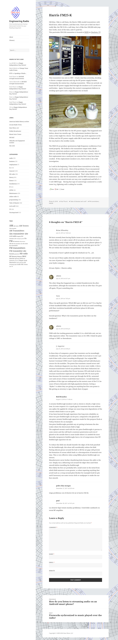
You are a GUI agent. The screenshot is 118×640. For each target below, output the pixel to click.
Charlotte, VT (95, 32)
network (11, 260)
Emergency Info (12, 238)
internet (11, 258)
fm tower (25, 243)
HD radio (12, 174)
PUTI (10, 73)
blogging (19, 236)
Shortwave (12, 262)
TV (10, 209)
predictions (16, 260)
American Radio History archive (19, 121)
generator (17, 254)
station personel (20, 262)
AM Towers (24, 226)
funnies (11, 254)
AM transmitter (12, 228)
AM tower (16, 226)
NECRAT (11, 137)
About (11, 37)
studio (19, 264)
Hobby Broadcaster (15, 131)
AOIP (10, 236)
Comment (53, 527)
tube (10, 266)
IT (10, 187)
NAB (24, 258)
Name (51, 554)
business (12, 161)
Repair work (23, 260)
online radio (13, 196)
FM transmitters (17, 248)
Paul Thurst (64, 201)
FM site (11, 243)
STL (25, 262)
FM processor (22, 241)
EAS (22, 236)
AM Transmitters (16, 230)
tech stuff (12, 206)
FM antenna (16, 241)
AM (11, 225)
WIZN (86, 32)
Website (52, 571)
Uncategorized (13, 212)
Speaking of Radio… (20, 73)
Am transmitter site (18, 233)
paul (58, 501)
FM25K (51, 203)
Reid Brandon (61, 397)
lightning (17, 258)
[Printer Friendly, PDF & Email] (57, 189)
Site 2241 (12, 146)
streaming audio (13, 264)
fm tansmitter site (18, 243)
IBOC (24, 256)
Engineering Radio (19, 21)
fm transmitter (13, 245)
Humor (11, 180)
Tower (26, 264)
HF (10, 256)
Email (51, 562)
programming (13, 200)
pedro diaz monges (63, 486)
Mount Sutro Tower (15, 134)
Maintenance (13, 193)
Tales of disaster (14, 203)
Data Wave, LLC (14, 128)
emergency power (20, 238)
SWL (22, 264)
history (11, 177)
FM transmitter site (17, 251)
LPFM (11, 190)
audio (11, 158)
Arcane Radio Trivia (15, 125)
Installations (13, 184)
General (11, 171)
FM (10, 241)
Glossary (12, 40)
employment (13, 164)
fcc (10, 168)
